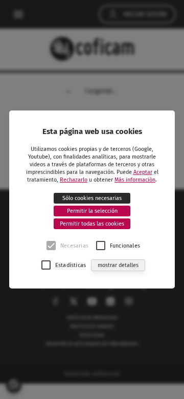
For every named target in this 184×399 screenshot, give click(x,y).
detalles (118, 265)
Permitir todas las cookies (92, 223)
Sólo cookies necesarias (92, 198)
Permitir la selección (92, 211)
